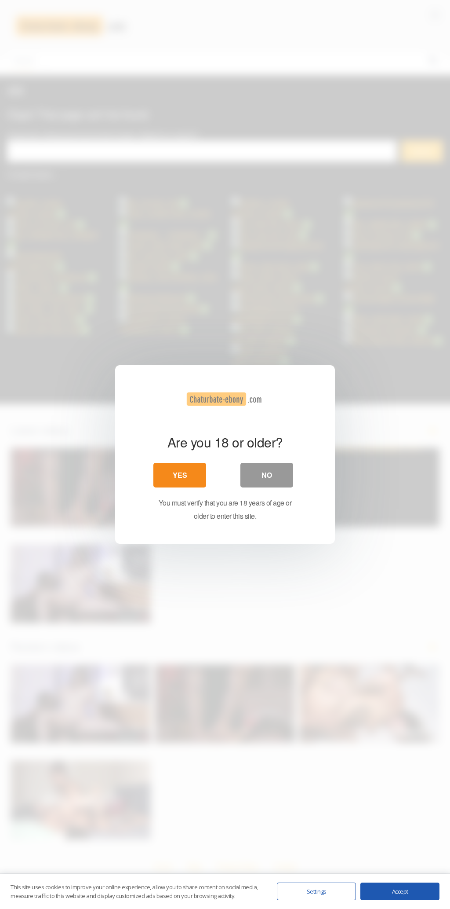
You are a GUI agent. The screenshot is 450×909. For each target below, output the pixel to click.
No (266, 475)
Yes (180, 475)
